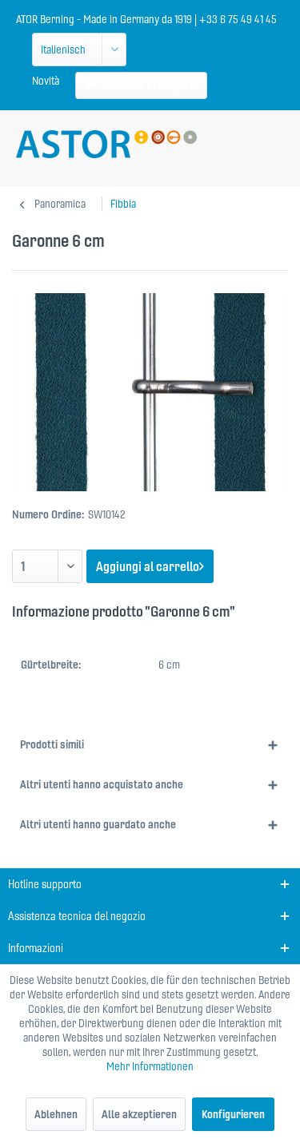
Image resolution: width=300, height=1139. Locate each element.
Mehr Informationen (150, 1066)
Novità (45, 80)
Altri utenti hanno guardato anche (98, 824)
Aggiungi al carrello (147, 566)
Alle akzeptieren (139, 1114)
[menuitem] (45, 80)
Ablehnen (56, 1114)
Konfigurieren (233, 1114)
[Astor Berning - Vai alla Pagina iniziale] (106, 144)
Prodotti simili (52, 744)
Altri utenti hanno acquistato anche (101, 784)
